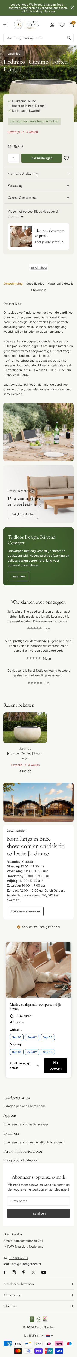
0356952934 (18, 1258)
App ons (9, 1115)
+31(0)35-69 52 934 (16, 1097)
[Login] (52, 25)
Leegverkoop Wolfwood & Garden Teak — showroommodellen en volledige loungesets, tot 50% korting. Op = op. (38, 8)
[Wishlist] (61, 25)
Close (72, 8)
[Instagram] (14, 1272)
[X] (33, 1272)
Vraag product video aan (20, 1160)
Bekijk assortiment (5, 24)
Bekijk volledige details (20, 1066)
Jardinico (13, 53)
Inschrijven (38, 1213)
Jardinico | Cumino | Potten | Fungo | (25, 755)
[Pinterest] (23, 1272)
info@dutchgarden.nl (50, 1142)
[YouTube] (43, 1272)
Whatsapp (40, 1124)
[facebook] (4, 1272)
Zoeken (69, 38)
